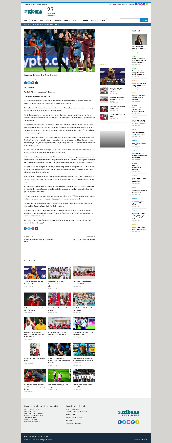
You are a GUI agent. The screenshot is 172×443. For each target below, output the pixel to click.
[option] (139, 133)
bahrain (134, 105)
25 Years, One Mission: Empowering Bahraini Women (138, 202)
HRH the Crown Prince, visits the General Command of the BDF (138, 109)
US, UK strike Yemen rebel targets (84, 239)
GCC (41, 20)
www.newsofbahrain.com (46, 92)
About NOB (32, 436)
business (134, 80)
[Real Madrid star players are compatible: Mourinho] (59, 375)
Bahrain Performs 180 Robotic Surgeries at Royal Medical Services (139, 155)
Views (75, 20)
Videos (93, 20)
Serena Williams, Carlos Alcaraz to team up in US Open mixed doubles (34, 334)
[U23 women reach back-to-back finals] (35, 349)
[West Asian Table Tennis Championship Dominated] (59, 323)
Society (102, 20)
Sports (67, 20)
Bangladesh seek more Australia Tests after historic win (58, 284)
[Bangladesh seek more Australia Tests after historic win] (59, 272)
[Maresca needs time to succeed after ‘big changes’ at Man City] (59, 349)
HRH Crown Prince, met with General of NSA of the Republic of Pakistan (138, 121)
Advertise (131, 4)
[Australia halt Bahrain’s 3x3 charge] (59, 299)
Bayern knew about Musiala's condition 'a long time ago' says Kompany (35, 387)
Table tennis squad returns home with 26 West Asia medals (117, 99)
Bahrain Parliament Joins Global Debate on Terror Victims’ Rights (139, 179)
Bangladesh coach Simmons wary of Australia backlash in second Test (83, 361)
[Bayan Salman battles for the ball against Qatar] (84, 323)
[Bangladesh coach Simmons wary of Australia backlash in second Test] (84, 349)
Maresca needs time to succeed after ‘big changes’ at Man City (59, 361)
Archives (124, 4)
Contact (46, 436)
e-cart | (110, 4)
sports (26, 79)
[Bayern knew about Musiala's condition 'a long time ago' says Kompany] (35, 375)
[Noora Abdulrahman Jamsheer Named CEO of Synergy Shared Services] (139, 39)
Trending (84, 20)
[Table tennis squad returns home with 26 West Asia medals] (84, 272)
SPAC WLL (145, 440)
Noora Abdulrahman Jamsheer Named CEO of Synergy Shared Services (139, 48)
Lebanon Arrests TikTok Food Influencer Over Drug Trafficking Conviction (139, 60)
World (48, 20)
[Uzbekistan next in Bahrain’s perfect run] (84, 299)
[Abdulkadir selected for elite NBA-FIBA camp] (35, 299)
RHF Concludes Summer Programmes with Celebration (138, 167)
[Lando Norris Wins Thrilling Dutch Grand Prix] (35, 272)
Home (119, 4)
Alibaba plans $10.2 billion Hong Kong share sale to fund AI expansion (139, 85)
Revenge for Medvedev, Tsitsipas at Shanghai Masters (38, 240)
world (134, 56)
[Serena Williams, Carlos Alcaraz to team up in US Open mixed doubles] (35, 323)
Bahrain (34, 20)
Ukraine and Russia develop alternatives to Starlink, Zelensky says (138, 72)
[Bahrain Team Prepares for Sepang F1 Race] (84, 375)
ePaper (115, 4)
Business (57, 20)
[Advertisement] (112, 11)
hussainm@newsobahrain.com (39, 96)
